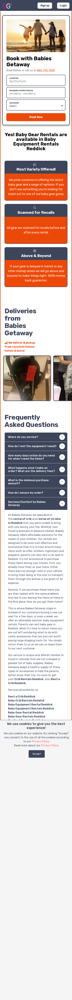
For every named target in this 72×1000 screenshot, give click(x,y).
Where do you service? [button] (23, 437)
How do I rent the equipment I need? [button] (32, 446)
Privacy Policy (40, 741)
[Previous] (58, 348)
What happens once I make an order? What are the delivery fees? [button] (31, 469)
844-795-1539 (46, 70)
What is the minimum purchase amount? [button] (28, 482)
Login (63, 5)
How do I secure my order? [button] (25, 492)
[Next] (64, 348)
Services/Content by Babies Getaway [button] (27, 503)
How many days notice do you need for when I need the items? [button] (31, 457)
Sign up (44, 5)
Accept (36, 753)
